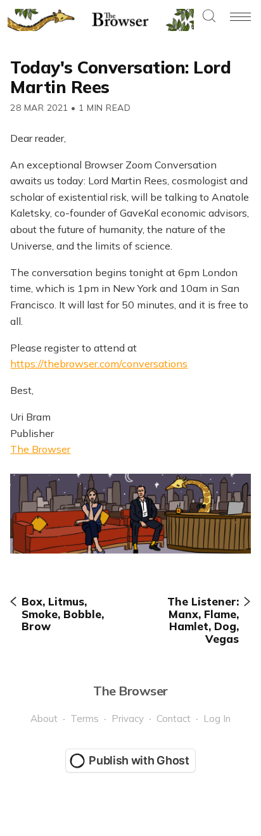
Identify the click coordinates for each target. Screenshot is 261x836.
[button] (209, 16)
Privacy (127, 718)
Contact (173, 718)
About (44, 718)
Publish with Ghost (139, 760)
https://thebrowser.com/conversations (99, 363)
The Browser (40, 449)
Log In (217, 718)
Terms (84, 718)
